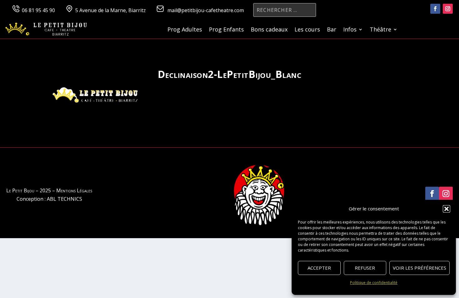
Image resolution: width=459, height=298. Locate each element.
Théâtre (380, 30)
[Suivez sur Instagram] (448, 9)
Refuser (365, 268)
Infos (350, 30)
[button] (446, 209)
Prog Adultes (184, 30)
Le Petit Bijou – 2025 (28, 190)
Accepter (319, 268)
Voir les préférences (419, 268)
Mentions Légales (74, 190)
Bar (331, 30)
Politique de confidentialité (373, 282)
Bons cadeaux (269, 30)
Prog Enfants (226, 30)
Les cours (307, 30)
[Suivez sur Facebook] (435, 9)
